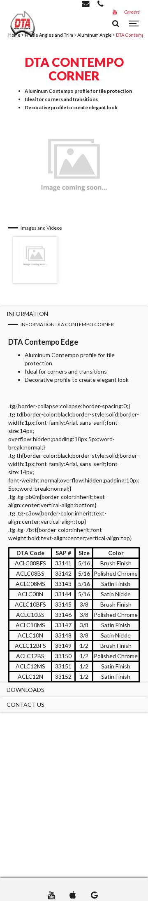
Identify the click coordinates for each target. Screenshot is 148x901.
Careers (132, 12)
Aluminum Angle (94, 35)
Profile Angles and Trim (49, 35)
